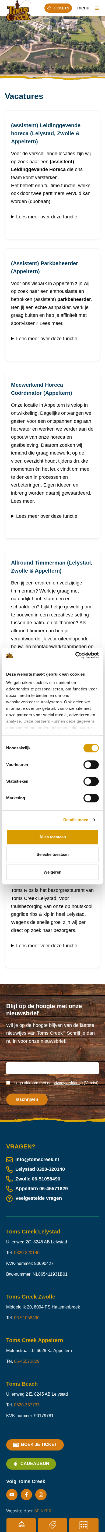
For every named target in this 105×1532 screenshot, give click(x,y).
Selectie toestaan (53, 854)
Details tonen (75, 819)
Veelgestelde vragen (38, 1198)
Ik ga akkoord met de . (56, 1082)
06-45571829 (53, 1188)
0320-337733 (27, 1405)
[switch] (91, 764)
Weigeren (52, 872)
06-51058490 (46, 1179)
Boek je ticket (39, 1444)
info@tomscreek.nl (37, 1159)
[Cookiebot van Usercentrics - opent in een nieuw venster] (75, 655)
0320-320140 (50, 1169)
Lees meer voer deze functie (46, 945)
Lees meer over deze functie (46, 216)
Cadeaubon (34, 1463)
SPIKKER (42, 1510)
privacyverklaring (67, 1082)
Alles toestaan (52, 837)
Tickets (61, 8)
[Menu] (97, 8)
